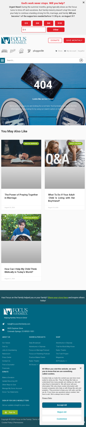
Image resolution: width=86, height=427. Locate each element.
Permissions (18, 422)
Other (55, 29)
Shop (58, 337)
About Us (6, 337)
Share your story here (58, 297)
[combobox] (41, 60)
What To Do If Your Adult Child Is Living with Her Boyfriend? (61, 197)
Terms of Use (37, 419)
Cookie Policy (6, 422)
